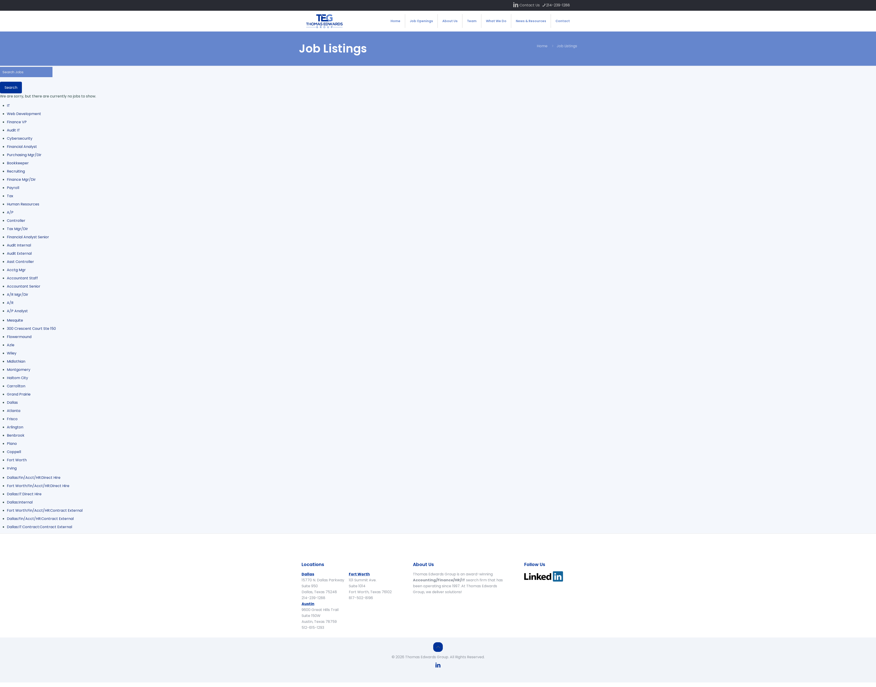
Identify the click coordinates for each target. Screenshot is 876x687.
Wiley (11, 353)
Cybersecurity (19, 138)
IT (8, 105)
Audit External (19, 253)
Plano (12, 443)
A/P (10, 212)
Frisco (12, 419)
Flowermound (19, 336)
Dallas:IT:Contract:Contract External (39, 527)
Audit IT (13, 130)
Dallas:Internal (20, 502)
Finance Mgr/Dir (21, 179)
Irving (12, 468)
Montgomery (18, 369)
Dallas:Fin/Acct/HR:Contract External (40, 518)
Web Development (24, 113)
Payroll (13, 187)
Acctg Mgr (16, 270)
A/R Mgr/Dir (17, 294)
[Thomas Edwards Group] (324, 21)
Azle (10, 345)
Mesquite (15, 320)
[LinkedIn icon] (516, 5)
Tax (10, 196)
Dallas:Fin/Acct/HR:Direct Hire (33, 477)
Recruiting (16, 171)
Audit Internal (19, 245)
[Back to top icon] (438, 647)
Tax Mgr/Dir (17, 228)
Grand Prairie (19, 394)
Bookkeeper (18, 163)
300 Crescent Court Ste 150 (31, 328)
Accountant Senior (23, 286)
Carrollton (16, 386)
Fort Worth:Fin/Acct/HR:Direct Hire (38, 485)
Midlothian (16, 361)
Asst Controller (20, 261)
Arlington (15, 427)
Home (542, 46)
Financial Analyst (22, 146)
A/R (10, 302)
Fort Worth (17, 460)
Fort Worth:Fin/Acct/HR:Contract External (45, 510)
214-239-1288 (558, 5)
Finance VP (17, 122)
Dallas (12, 402)
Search (11, 87)
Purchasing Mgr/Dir (24, 154)
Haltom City (17, 377)
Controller (16, 220)
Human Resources (23, 204)
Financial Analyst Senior (28, 237)
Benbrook (15, 435)
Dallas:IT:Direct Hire (24, 494)
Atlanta (13, 410)
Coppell (14, 451)
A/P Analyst (17, 311)
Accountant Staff (22, 278)
